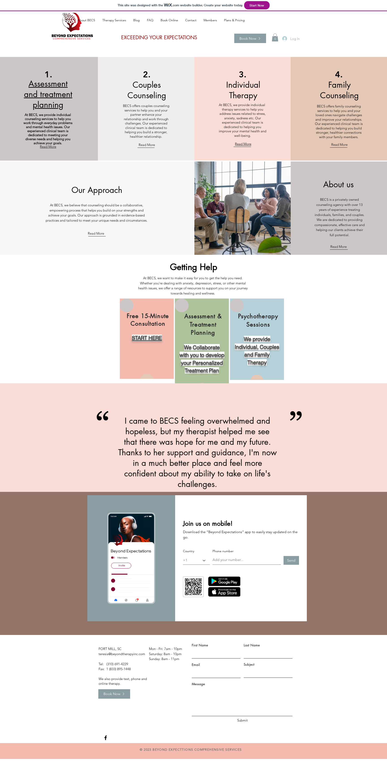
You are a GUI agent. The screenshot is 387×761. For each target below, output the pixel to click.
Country (188, 551)
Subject (249, 664)
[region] (147, 339)
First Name (200, 645)
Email (196, 664)
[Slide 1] (191, 480)
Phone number (223, 551)
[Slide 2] (195, 480)
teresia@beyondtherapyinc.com (122, 654)
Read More (147, 145)
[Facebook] (106, 738)
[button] (275, 37)
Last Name (252, 645)
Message (198, 684)
